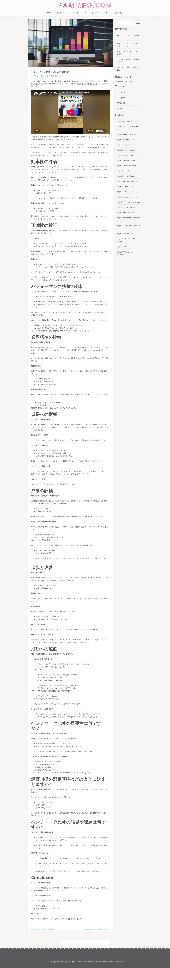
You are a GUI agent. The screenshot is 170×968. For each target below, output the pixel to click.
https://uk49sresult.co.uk (126, 150)
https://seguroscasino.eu (126, 134)
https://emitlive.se (123, 247)
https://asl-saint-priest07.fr (127, 160)
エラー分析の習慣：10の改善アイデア (96, 929)
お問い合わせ (119, 13)
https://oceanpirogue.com (126, 166)
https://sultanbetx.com (125, 140)
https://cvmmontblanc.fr (126, 176)
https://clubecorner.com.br (127, 212)
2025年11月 (121, 98)
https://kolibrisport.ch (125, 186)
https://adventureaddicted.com (128, 202)
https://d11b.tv (122, 192)
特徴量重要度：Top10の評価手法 (43, 929)
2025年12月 (121, 93)
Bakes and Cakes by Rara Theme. (95, 962)
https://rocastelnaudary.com (127, 155)
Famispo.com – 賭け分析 (59, 962)
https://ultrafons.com (125, 234)
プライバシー (96, 13)
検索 (116, 20)
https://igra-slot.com (124, 121)
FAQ (85, 13)
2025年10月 (121, 103)
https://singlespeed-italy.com (127, 197)
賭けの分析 (60, 13)
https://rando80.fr (123, 171)
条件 (107, 13)
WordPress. (121, 962)
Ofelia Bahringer (55, 76)
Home (49, 13)
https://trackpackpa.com (126, 145)
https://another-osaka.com (127, 207)
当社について (74, 13)
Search (138, 23)
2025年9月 (121, 108)
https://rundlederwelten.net (127, 181)
